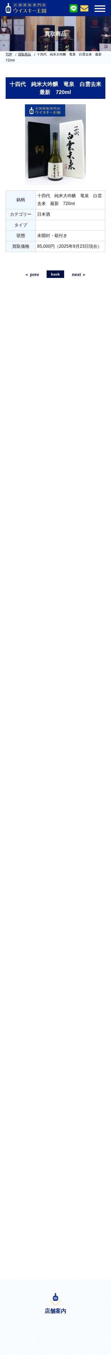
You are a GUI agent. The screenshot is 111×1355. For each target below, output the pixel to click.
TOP (9, 54)
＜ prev (32, 274)
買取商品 (24, 54)
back (55, 274)
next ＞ (79, 274)
